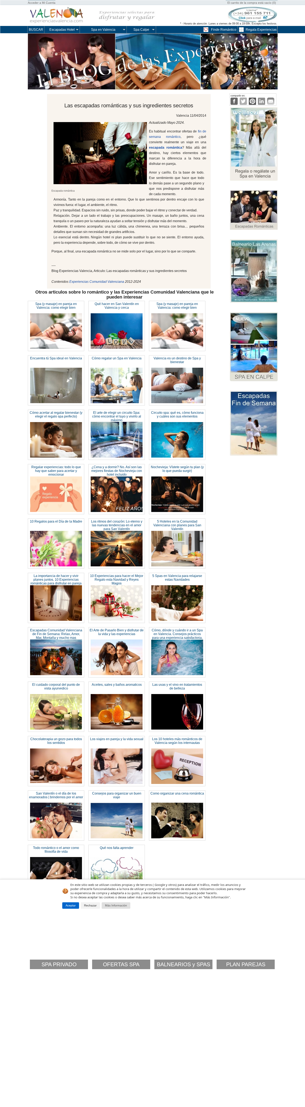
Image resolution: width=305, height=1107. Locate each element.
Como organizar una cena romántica (177, 793)
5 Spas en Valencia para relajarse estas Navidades (177, 577)
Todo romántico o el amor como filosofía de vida (56, 849)
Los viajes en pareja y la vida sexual (116, 739)
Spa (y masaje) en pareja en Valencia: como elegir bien (56, 305)
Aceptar (71, 905)
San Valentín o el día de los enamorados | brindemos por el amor (56, 795)
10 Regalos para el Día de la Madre (56, 521)
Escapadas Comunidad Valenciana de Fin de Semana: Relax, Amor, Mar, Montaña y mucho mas (56, 633)
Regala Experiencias (261, 29)
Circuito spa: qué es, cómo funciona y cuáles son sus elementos (177, 414)
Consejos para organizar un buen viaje (116, 795)
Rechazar (90, 905)
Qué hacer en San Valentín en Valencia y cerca (117, 305)
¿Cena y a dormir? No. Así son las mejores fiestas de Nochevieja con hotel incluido (116, 470)
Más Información (116, 905)
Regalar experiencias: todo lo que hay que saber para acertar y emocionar (56, 470)
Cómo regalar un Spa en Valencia (117, 358)
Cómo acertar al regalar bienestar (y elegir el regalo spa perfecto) (56, 414)
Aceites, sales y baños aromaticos (117, 684)
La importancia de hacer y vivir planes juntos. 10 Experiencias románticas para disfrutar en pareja (56, 579)
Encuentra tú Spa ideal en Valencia (56, 358)
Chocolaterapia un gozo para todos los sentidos (56, 741)
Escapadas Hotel (62, 29)
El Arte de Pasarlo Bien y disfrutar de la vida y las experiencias (117, 632)
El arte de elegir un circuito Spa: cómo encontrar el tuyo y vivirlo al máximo (116, 416)
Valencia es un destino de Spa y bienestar (177, 360)
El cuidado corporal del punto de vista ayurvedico (56, 686)
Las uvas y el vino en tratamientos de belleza (177, 686)
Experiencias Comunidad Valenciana (96, 281)
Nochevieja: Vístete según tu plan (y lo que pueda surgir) (177, 469)
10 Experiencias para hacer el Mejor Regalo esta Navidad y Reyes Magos (116, 579)
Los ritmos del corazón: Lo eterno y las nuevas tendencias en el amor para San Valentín (116, 525)
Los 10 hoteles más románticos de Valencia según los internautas (177, 741)
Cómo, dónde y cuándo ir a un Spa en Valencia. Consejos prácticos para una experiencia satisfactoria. (177, 633)
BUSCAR (36, 29)
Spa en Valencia (103, 29)
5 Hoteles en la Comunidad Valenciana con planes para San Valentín (177, 525)
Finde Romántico (223, 29)
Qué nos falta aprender (116, 848)
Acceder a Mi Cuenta (41, 2)
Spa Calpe (141, 29)
